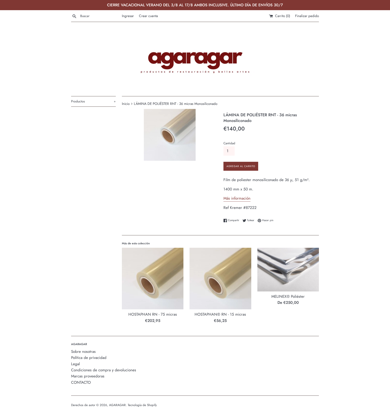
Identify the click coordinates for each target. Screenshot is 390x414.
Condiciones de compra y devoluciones (103, 370)
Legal (75, 364)
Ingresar (128, 15)
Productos (93, 101)
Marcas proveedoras (87, 376)
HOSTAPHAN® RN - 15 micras (220, 314)
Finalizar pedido (307, 15)
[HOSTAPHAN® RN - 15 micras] (220, 278)
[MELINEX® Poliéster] (288, 269)
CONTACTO (81, 382)
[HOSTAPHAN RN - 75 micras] (152, 278)
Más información (236, 198)
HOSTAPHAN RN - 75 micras (152, 314)
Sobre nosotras (83, 351)
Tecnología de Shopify (142, 405)
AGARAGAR (117, 405)
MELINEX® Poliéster (288, 296)
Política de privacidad (88, 357)
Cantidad (229, 143)
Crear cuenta (148, 15)
